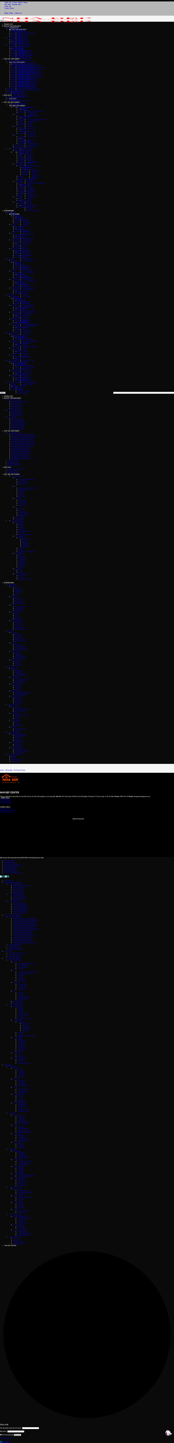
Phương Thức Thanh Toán (17, 953)
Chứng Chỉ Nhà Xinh (15, 949)
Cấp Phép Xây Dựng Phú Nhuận (24, 930)
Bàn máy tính (22, 1194)
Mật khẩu (3, 1431)
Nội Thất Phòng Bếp (20, 904)
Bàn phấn (21, 1168)
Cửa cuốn (21, 993)
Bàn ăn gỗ (21, 1117)
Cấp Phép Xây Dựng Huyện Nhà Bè (25, 922)
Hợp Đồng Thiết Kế (15, 944)
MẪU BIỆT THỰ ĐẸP (15, 884)
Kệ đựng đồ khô (23, 1141)
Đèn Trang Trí (18, 1142)
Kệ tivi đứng (22, 1091)
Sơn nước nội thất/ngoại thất (27, 972)
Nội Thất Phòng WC (20, 913)
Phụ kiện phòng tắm (24, 1018)
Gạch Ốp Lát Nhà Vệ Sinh (26, 963)
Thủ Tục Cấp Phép (12, 915)
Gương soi (21, 1170)
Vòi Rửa (20, 1051)
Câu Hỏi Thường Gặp (13, 4)
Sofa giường (22, 1074)
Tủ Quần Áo (17, 1159)
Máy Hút (21, 1046)
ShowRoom (8, 1065)
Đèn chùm (26, 1030)
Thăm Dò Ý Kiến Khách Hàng (16, 2)
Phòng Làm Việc (14, 1187)
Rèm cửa (21, 1184)
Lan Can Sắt (22, 984)
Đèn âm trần (27, 1024)
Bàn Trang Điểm (19, 1166)
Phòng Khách (13, 1067)
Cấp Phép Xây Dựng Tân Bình (23, 934)
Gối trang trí (22, 1185)
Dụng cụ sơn (22, 981)
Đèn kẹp (20, 1213)
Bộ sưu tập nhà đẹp (13, 882)
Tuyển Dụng (9, 8)
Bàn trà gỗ (21, 1080)
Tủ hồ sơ (21, 1204)
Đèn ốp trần (26, 1029)
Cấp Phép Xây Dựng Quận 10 (23, 941)
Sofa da (20, 1075)
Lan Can (16, 982)
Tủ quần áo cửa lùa (24, 1163)
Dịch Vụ (8, 951)
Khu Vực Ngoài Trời (15, 1214)
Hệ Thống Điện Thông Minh (27, 1036)
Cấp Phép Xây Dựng (15, 956)
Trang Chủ (9, 880)
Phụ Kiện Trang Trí (15, 1005)
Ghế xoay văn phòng (24, 1197)
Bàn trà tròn (22, 1084)
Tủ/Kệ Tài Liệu (18, 1202)
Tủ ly (19, 1098)
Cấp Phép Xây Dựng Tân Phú (23, 932)
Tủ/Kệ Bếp (21, 1044)
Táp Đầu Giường (19, 1173)
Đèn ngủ (20, 1180)
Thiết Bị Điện (18, 1020)
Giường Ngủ (17, 1151)
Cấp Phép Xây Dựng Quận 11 (23, 939)
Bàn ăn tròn (22, 1120)
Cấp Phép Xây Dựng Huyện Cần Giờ (25, 918)
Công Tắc (21, 1032)
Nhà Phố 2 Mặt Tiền (20, 898)
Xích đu (20, 1221)
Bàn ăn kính (22, 1118)
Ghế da (20, 1201)
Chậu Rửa (21, 1049)
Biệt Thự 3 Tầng (19, 887)
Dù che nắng (22, 1228)
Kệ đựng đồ (22, 1208)
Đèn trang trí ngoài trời (25, 1233)
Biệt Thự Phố (18, 892)
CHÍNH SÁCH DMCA (10, 862)
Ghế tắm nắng (22, 1223)
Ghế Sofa (17, 1068)
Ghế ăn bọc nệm (23, 1129)
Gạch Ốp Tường (23, 967)
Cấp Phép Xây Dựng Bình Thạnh (24, 936)
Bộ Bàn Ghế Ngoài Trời (21, 1216)
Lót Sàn (20, 969)
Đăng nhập (17, 1435)
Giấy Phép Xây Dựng (15, 917)
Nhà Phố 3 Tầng (19, 899)
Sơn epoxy (21, 979)
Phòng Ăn (12, 1113)
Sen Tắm (21, 1010)
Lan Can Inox (22, 987)
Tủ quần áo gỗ (22, 1165)
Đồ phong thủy (18, 1244)
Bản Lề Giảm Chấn (24, 1063)
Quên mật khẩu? (5, 1438)
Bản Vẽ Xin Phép (14, 946)
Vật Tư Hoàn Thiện (15, 960)
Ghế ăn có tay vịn (23, 1130)
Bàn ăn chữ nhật (23, 1122)
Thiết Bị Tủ (17, 1053)
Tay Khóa (21, 1060)
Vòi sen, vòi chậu (23, 1015)
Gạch (15, 962)
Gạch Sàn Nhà (22, 965)
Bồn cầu (20, 1017)
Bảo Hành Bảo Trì (14, 955)
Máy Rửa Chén (23, 1048)
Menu (3, 20)
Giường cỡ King (23, 1158)
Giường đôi (21, 1154)
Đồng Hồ (16, 1240)
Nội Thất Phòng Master (21, 908)
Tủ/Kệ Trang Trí (19, 1094)
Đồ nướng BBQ (23, 1235)
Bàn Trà (16, 1079)
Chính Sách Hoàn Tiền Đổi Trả (13, 866)
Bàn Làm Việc (18, 1189)
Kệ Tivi (16, 1087)
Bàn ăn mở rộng (23, 1123)
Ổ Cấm (20, 1034)
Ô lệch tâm (21, 1227)
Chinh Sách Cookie (10, 868)
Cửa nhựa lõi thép (24, 998)
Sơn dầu (20, 975)
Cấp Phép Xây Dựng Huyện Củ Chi (24, 927)
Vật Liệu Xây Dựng (12, 958)
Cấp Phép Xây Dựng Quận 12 (23, 937)
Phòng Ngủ (8, 770)
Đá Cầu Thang (18, 1001)
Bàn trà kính (22, 1082)
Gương (20, 1108)
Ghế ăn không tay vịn (25, 1132)
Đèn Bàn (16, 1209)
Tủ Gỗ (20, 1055)
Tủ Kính (20, 1056)
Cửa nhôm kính (23, 996)
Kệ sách (20, 1099)
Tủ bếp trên (21, 1042)
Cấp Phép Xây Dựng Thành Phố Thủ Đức (27, 920)
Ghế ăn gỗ (21, 1127)
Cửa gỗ (20, 994)
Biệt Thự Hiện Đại (19, 891)
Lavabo (20, 1012)
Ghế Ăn (16, 1125)
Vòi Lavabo (21, 1013)
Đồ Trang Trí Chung (15, 1237)
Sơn (15, 970)
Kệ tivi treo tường (23, 1089)
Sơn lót (20, 977)
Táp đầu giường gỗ (24, 1177)
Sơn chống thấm (23, 974)
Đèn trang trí (22, 1022)
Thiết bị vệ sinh (18, 1006)
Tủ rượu (20, 1096)
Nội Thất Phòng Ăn (20, 903)
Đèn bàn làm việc (23, 1211)
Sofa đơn (21, 1072)
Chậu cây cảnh (23, 1232)
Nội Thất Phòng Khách (21, 906)
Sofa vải (20, 1077)
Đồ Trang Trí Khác (19, 770)
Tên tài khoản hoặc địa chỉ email (11, 1428)
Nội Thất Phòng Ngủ (20, 910)
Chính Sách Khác (9, 861)
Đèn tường (26, 1027)
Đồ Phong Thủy (23, 1111)
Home (2, 770)
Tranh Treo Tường (19, 1242)
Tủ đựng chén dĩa (23, 1139)
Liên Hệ (8, 6)
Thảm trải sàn (22, 1106)
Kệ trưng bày (22, 1101)
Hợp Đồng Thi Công (15, 948)
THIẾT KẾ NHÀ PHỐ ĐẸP (17, 894)
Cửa (15, 991)
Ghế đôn (21, 1172)
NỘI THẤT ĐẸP (14, 901)
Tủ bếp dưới (22, 1041)
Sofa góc (21, 1070)
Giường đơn (22, 1153)
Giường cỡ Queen (23, 1156)
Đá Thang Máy (18, 1003)
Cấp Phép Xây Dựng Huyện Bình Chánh (26, 929)
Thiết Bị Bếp (17, 1037)
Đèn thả (20, 1146)
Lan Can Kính (22, 986)
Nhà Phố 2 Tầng (19, 896)
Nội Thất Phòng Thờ (20, 911)
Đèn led (25, 1025)
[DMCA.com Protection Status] (4, 877)
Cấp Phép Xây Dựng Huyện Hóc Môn (25, 925)
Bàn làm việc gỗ (23, 1190)
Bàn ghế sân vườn (24, 1218)
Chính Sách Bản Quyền (11, 864)
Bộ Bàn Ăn (17, 1115)
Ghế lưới (20, 1199)
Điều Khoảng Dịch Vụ (10, 869)
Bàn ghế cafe (22, 1220)
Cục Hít (20, 1061)
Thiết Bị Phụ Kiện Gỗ (20, 1058)
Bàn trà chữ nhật (23, 1086)
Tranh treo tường (23, 1110)
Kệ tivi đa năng (23, 1092)
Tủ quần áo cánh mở (24, 1161)
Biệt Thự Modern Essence (22, 886)
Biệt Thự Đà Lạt (19, 889)
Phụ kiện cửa (22, 1000)
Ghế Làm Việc (18, 1196)
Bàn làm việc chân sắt (25, 1192)
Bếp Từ (20, 1039)
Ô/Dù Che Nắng (19, 1225)
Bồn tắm (21, 1008)
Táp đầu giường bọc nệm (26, 1175)
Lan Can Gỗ (22, 989)
